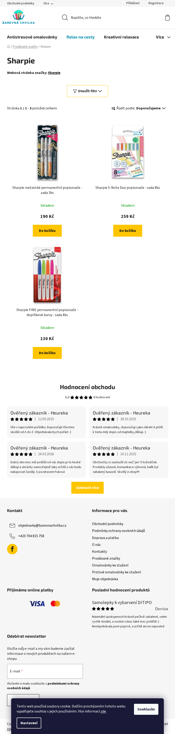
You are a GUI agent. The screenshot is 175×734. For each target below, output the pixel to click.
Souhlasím (146, 709)
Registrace (156, 3)
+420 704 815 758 (31, 536)
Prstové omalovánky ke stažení (116, 572)
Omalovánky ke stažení (110, 565)
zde (103, 711)
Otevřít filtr (87, 91)
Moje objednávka (105, 579)
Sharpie (54, 72)
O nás (96, 544)
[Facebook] (12, 549)
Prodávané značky (106, 558)
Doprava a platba (105, 537)
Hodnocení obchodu (87, 386)
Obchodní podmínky (20, 3)
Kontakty (99, 551)
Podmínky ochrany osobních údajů (118, 530)
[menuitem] (32, 37)
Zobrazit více (87, 487)
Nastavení (29, 723)
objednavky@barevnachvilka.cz (42, 525)
